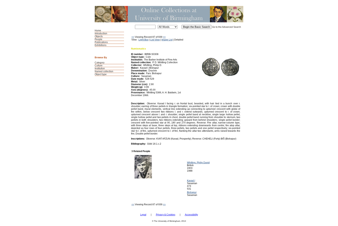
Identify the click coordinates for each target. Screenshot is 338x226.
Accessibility (191, 214)
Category (99, 62)
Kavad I (191, 180)
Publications (101, 42)
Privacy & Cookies (165, 214)
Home (98, 30)
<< (132, 37)
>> (164, 37)
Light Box (143, 39)
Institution (100, 68)
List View (155, 39)
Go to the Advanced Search (226, 27)
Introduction (101, 33)
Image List (167, 39)
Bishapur (192, 192)
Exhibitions (100, 45)
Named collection (104, 71)
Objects (99, 36)
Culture (98, 65)
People (98, 39)
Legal (143, 214)
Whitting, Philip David (198, 162)
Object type (101, 74)
